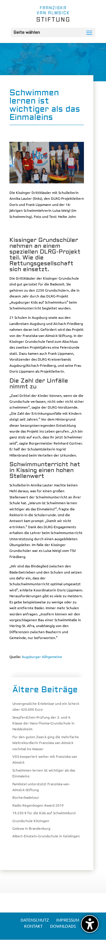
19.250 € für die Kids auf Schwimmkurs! (44, 812)
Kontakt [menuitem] (33, 926)
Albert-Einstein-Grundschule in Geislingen (46, 836)
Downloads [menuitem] (63, 926)
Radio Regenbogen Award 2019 (38, 805)
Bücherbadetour (25, 797)
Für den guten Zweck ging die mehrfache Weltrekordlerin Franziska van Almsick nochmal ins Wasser (45, 742)
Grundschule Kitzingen (30, 820)
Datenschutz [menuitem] (35, 919)
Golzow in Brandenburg (31, 828)
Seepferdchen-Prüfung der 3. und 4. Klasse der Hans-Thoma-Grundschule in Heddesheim (43, 723)
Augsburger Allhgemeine (42, 656)
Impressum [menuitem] (67, 919)
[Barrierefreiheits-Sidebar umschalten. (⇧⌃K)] (90, 924)
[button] (53, 32)
